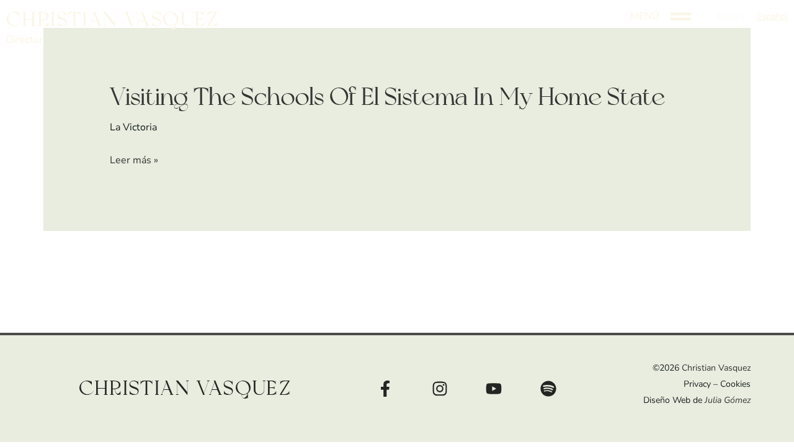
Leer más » (134, 160)
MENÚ (644, 16)
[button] (772, 16)
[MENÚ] (681, 16)
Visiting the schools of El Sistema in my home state (387, 97)
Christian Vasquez (113, 20)
